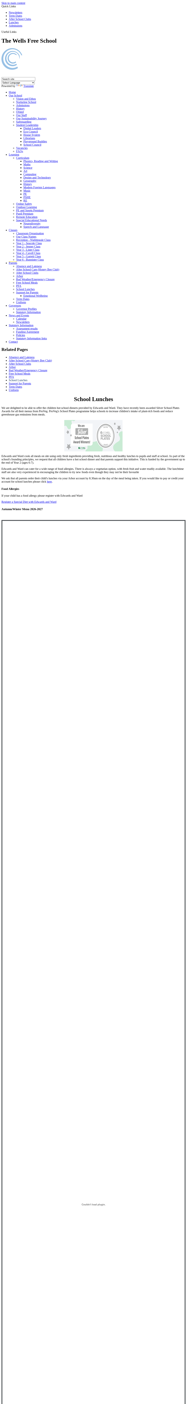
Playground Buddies (35, 141)
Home (12, 92)
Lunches (14, 22)
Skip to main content (13, 3)
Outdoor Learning (26, 207)
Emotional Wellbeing (35, 295)
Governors (15, 305)
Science (27, 167)
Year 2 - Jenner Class (28, 246)
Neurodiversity (32, 223)
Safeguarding (23, 121)
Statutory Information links (31, 338)
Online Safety (24, 203)
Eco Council (30, 131)
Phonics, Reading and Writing (40, 161)
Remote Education (26, 216)
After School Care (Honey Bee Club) (37, 269)
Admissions (15, 25)
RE (25, 200)
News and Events (19, 315)
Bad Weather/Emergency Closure (35, 279)
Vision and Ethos (26, 98)
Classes (13, 230)
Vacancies (22, 148)
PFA (18, 285)
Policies (20, 335)
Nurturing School (26, 102)
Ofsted (20, 111)
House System (31, 134)
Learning (14, 154)
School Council (32, 144)
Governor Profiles (26, 308)
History (20, 108)
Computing (29, 174)
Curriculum (22, 157)
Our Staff (21, 115)
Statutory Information (28, 312)
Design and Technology (37, 177)
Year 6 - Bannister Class (30, 259)
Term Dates (15, 15)
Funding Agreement (27, 331)
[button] (18, 31)
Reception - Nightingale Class (33, 239)
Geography (29, 180)
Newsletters (15, 12)
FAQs (19, 151)
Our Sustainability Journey (31, 118)
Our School (15, 95)
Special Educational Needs (31, 220)
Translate (28, 86)
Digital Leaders (32, 128)
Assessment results (27, 328)
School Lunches (25, 289)
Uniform (21, 302)
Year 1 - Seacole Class (29, 243)
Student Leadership (27, 125)
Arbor (19, 276)
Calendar (21, 318)
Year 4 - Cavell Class (28, 253)
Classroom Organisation (30, 233)
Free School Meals (27, 282)
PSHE (27, 197)
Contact (13, 341)
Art (25, 171)
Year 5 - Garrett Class (28, 256)
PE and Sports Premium (30, 210)
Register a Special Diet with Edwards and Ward (28, 501)
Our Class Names (26, 236)
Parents (13, 262)
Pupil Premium (24, 213)
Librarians (29, 138)
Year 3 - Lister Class (27, 249)
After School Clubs (20, 19)
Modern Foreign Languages (39, 187)
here (49, 481)
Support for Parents (27, 292)
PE (25, 194)
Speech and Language (36, 226)
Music (26, 190)
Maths (26, 164)
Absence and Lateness (29, 266)
